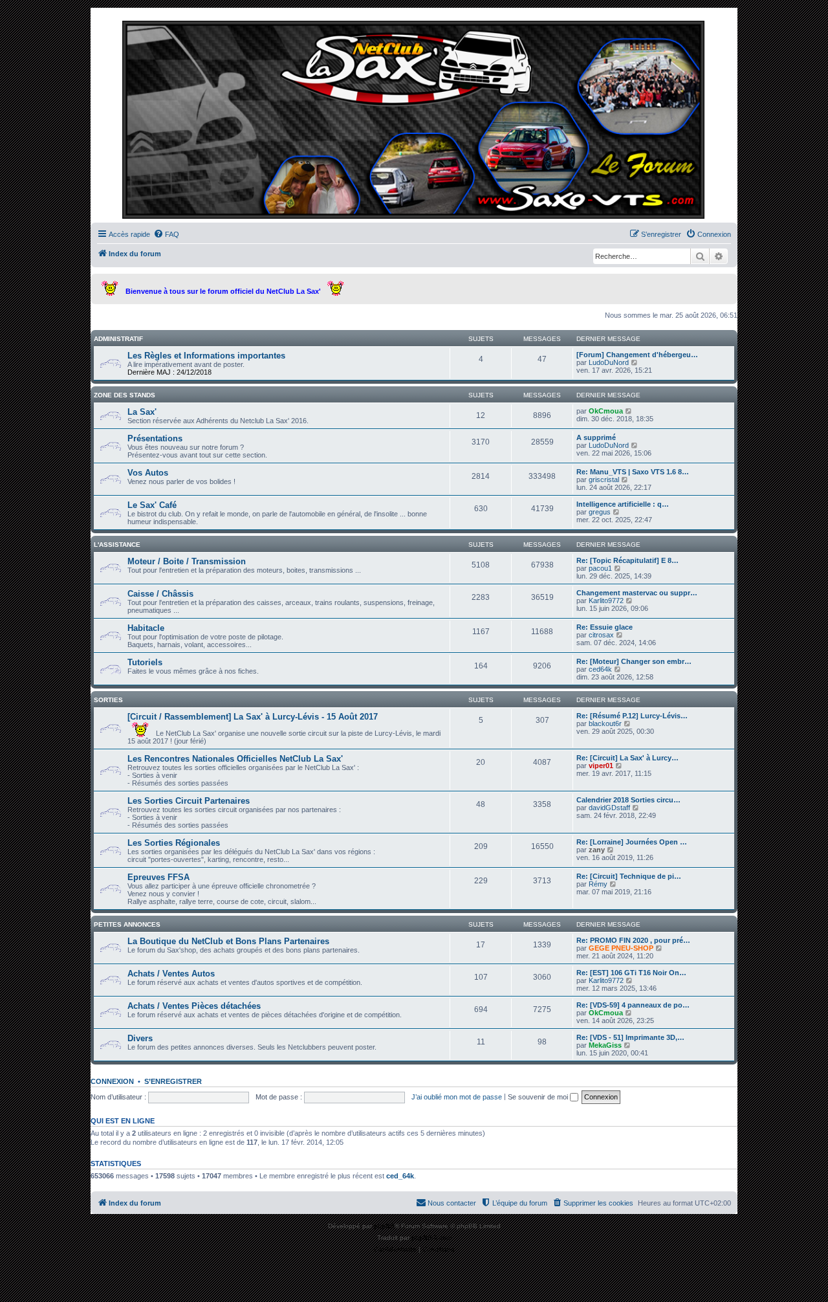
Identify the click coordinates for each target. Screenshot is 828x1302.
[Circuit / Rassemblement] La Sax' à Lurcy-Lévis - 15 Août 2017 (252, 717)
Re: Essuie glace (604, 627)
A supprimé (596, 437)
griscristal (604, 479)
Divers (140, 1038)
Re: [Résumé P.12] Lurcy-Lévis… (632, 716)
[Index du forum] (414, 118)
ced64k (600, 669)
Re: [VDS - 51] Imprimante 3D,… (630, 1037)
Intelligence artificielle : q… (622, 504)
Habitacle (145, 628)
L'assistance (117, 544)
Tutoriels (144, 662)
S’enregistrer (173, 1081)
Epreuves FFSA (158, 877)
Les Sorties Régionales (173, 843)
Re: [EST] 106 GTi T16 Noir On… (631, 972)
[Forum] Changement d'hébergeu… (637, 355)
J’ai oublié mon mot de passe (456, 1097)
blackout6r (605, 723)
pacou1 (600, 568)
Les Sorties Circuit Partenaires (188, 801)
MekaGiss (605, 1045)
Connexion (112, 1081)
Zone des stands (124, 395)
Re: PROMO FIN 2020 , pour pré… (633, 940)
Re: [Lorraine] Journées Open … (631, 842)
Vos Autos (147, 473)
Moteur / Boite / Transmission (186, 561)
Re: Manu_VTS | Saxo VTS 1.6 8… (632, 472)
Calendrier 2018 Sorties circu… (628, 800)
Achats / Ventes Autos (171, 973)
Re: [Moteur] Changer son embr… (634, 661)
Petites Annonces (127, 924)
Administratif (118, 338)
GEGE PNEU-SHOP (621, 948)
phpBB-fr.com (431, 1237)
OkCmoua (606, 411)
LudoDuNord (609, 362)
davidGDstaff (609, 807)
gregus (600, 512)
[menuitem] (166, 234)
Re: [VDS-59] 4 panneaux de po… (633, 1005)
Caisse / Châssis (160, 594)
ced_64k (400, 1176)
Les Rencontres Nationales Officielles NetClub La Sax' (235, 759)
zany (597, 850)
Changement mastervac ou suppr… (636, 593)
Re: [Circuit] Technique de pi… (628, 876)
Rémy (598, 884)
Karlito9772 (606, 600)
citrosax (601, 635)
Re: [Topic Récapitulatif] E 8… (627, 560)
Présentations (154, 438)
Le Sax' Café (152, 505)
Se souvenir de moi (539, 1097)
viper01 (601, 765)
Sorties (108, 699)
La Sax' (142, 412)
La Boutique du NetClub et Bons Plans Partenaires (228, 941)
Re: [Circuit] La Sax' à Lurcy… (627, 758)
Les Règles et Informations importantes (206, 355)
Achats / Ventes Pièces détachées (194, 1006)
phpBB (384, 1226)
